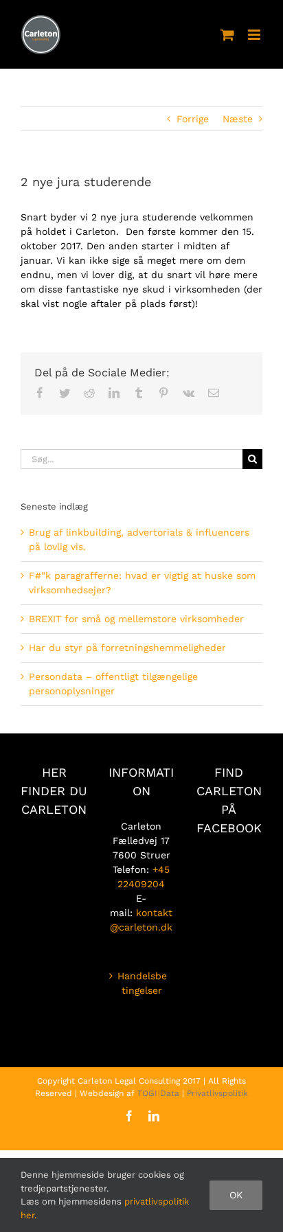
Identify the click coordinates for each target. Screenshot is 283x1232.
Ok (235, 1194)
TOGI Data (158, 1093)
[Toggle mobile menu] (255, 34)
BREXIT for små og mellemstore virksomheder (136, 618)
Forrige (193, 118)
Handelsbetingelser (142, 983)
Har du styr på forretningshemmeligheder (127, 647)
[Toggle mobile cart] (227, 34)
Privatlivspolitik (217, 1093)
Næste (238, 118)
